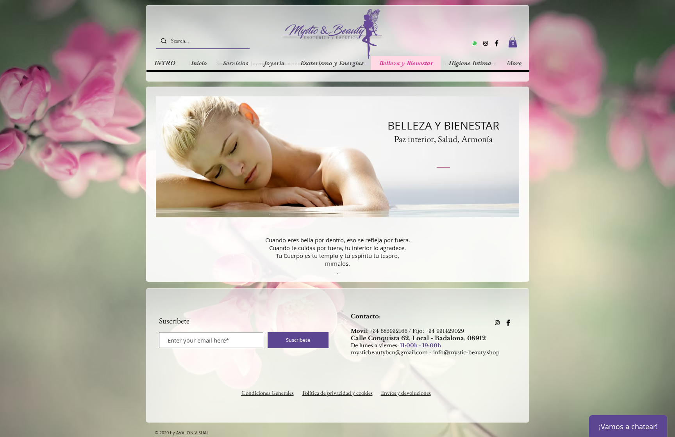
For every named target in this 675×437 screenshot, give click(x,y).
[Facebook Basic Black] (496, 43)
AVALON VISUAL (192, 432)
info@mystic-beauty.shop (466, 352)
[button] (512, 42)
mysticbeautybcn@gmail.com (389, 352)
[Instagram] (485, 43)
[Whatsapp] (474, 43)
